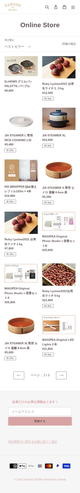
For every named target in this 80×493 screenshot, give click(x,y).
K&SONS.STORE (33, 479)
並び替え (9, 40)
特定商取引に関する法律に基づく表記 (32, 441)
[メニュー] (73, 6)
